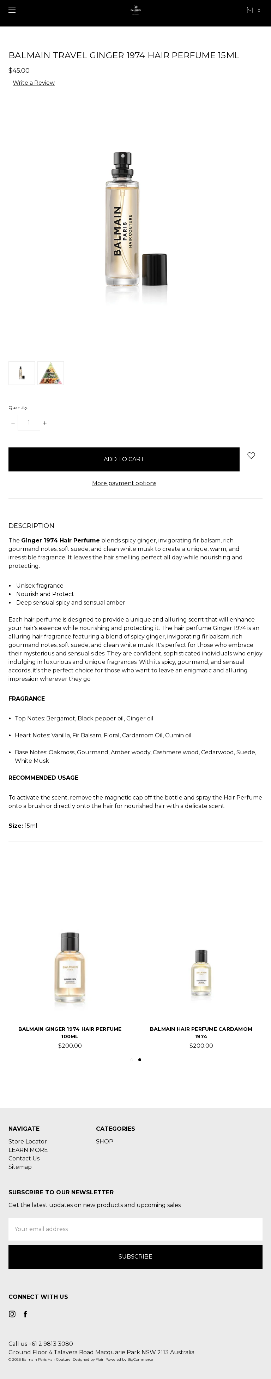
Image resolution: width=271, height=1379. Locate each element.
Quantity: (18, 407)
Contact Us (24, 1158)
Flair (99, 1359)
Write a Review (34, 82)
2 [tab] (139, 1059)
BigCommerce (140, 1359)
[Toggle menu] (9, 9)
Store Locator (27, 1141)
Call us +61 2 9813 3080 (40, 1344)
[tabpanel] (70, 974)
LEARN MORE (28, 1150)
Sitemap (20, 1167)
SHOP (104, 1141)
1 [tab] (131, 1059)
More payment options (124, 483)
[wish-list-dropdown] (251, 455)
